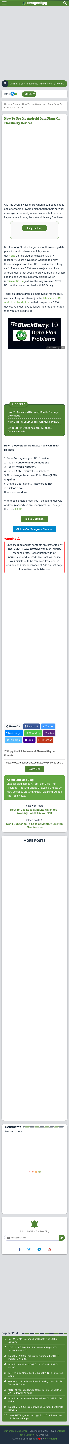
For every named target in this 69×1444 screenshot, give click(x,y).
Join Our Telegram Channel (36, 529)
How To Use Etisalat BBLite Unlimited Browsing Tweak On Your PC (33, 811)
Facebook (32, 726)
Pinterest (46, 739)
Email (30, 739)
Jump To (34, 228)
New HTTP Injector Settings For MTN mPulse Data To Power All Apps (36, 1417)
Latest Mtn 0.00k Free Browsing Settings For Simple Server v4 (35, 1408)
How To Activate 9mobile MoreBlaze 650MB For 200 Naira (35, 1400)
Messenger (15, 733)
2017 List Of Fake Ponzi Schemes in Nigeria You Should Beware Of (33, 1349)
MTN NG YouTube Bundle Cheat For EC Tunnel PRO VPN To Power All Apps (35, 1391)
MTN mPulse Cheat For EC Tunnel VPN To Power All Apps (35, 1374)
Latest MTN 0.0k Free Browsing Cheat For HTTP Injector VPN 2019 (33, 1357)
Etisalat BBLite (15, 281)
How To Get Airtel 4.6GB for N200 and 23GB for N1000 (33, 1366)
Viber (50, 733)
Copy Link (34, 768)
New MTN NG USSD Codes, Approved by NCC (33, 421)
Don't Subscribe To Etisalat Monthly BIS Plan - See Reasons (35, 825)
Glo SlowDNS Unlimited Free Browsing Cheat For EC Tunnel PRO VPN (35, 1383)
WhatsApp (34, 733)
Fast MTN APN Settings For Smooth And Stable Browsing (32, 1340)
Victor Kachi (50, 1438)
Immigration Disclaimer (15, 1431)
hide (39, 228)
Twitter (49, 726)
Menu (30, 94)
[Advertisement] (34, 42)
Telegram (15, 739)
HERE (12, 255)
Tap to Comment (34, 518)
